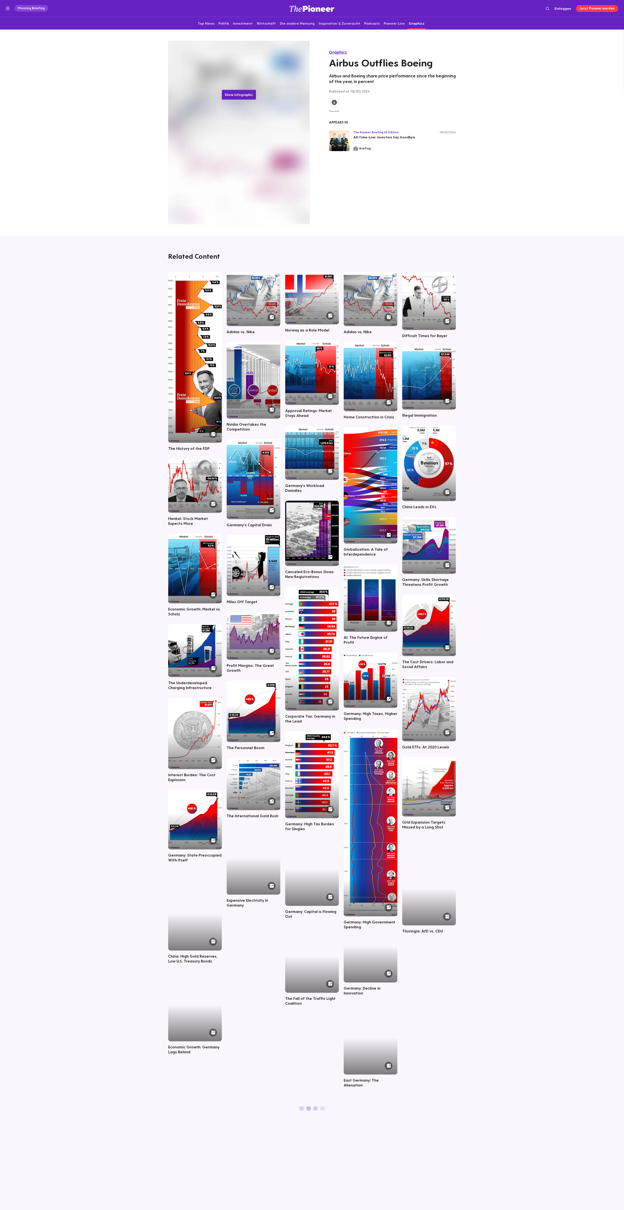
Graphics (338, 52)
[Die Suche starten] (548, 8)
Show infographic (239, 95)
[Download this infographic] (334, 103)
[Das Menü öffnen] (8, 8)
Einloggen (563, 8)
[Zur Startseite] (312, 8)
